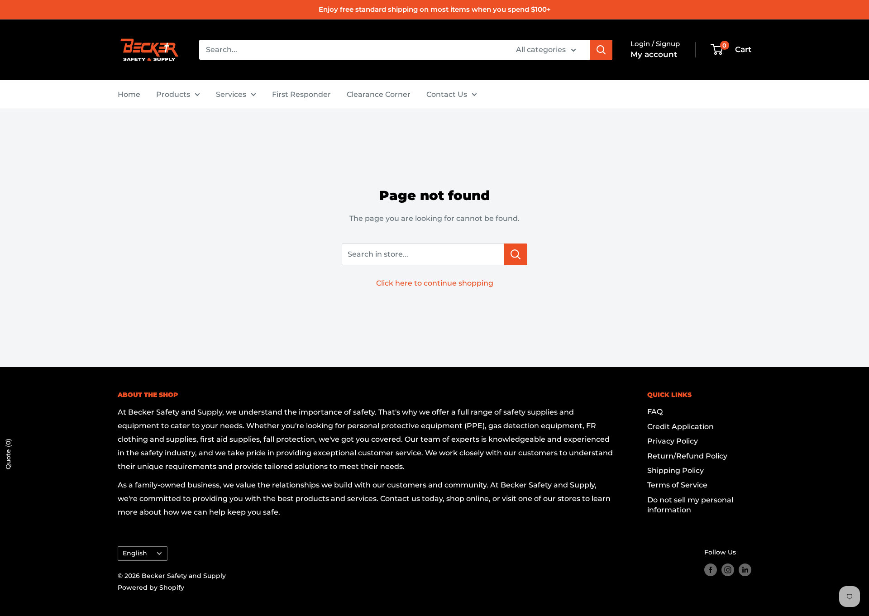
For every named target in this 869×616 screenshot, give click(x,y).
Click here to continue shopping (434, 283)
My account (653, 54)
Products (173, 94)
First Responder (301, 94)
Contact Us (446, 94)
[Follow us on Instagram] (727, 569)
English (135, 553)
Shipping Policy (675, 470)
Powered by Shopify (151, 587)
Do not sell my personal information (690, 505)
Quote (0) (8, 454)
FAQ (655, 411)
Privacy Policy (672, 441)
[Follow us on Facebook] (710, 569)
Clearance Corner (379, 94)
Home (129, 94)
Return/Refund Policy (687, 456)
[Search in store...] (515, 254)
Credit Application (680, 426)
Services (231, 94)
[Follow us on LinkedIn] (745, 569)
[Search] (601, 50)
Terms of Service (677, 485)
